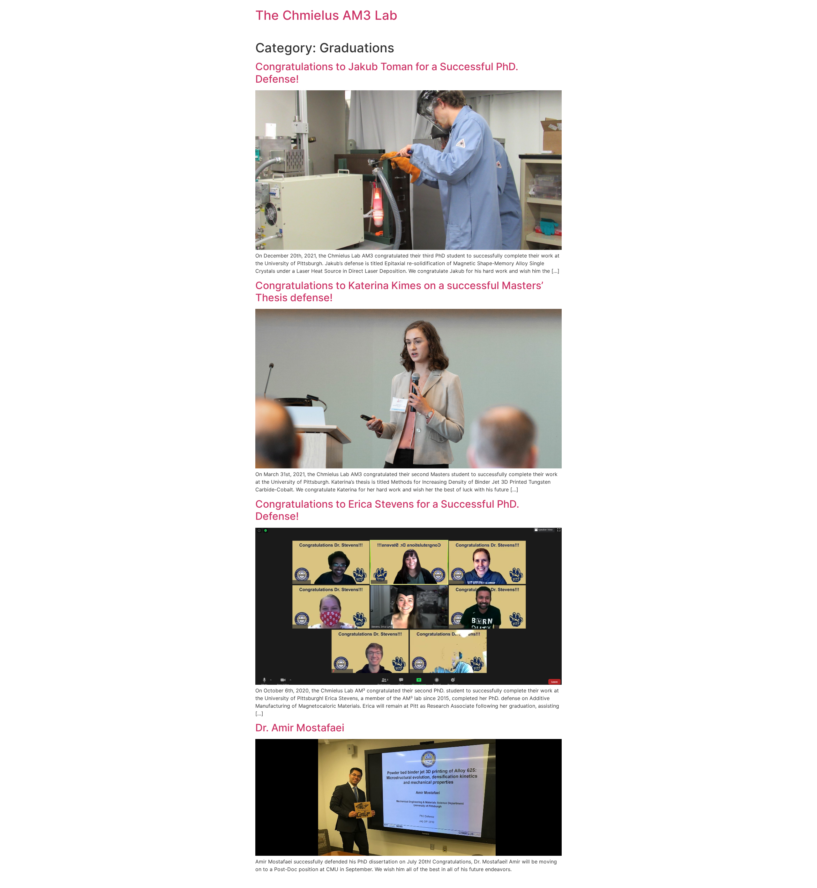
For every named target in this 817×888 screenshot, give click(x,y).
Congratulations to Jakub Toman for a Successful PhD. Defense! (386, 72)
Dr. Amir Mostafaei (299, 727)
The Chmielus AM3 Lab (326, 15)
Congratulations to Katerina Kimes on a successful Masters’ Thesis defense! (399, 291)
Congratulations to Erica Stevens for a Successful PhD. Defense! (387, 510)
